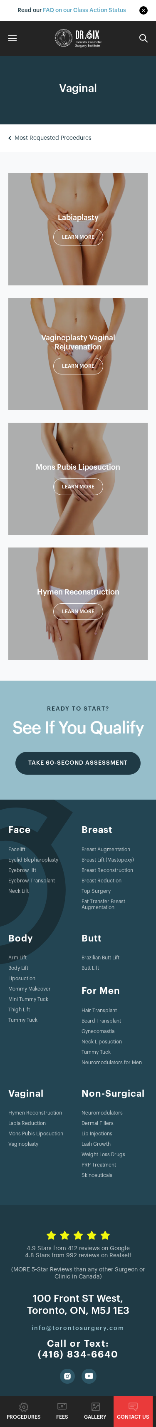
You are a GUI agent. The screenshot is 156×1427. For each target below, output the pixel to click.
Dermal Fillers (98, 1123)
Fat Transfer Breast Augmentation (103, 904)
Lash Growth (96, 1144)
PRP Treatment (99, 1164)
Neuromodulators (102, 1112)
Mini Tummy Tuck (28, 999)
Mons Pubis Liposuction (35, 1133)
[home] (78, 38)
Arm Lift (17, 957)
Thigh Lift (19, 1009)
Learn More (78, 237)
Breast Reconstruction (107, 870)
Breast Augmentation (106, 849)
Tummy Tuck (22, 1020)
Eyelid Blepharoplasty (33, 859)
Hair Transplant (99, 1010)
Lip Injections (97, 1133)
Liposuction (21, 978)
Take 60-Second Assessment (78, 763)
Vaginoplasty (23, 1144)
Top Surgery (96, 891)
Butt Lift (90, 968)
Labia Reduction (27, 1123)
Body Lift (18, 968)
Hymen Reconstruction (35, 1112)
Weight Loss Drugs (103, 1154)
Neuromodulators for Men (112, 1062)
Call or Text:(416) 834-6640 (78, 1349)
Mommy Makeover (29, 988)
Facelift (16, 849)
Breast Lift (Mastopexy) (108, 859)
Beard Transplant (101, 1020)
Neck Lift (18, 891)
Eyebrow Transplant (31, 880)
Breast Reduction (101, 880)
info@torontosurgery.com (78, 1328)
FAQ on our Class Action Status (84, 10)
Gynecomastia (98, 1031)
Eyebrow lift (22, 870)
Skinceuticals (97, 1175)
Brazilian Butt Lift (100, 957)
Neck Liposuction (102, 1041)
